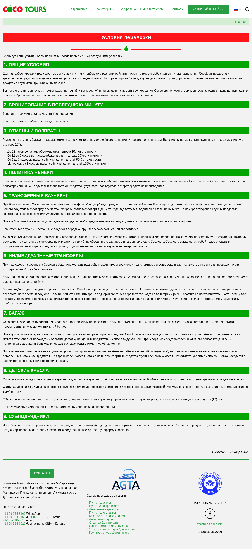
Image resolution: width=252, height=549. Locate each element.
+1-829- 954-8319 (40, 517)
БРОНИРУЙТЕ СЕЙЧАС (209, 9)
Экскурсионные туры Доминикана (112, 529)
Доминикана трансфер (104, 509)
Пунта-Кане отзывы (102, 512)
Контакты (42, 473)
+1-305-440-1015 (14, 520)
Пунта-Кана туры (100, 502)
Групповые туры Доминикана (109, 532)
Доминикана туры (101, 519)
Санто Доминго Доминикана (108, 525)
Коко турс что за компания (107, 515)
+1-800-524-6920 (14, 523)
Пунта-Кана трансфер (104, 506)
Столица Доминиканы (104, 522)
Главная (240, 21)
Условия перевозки (210, 524)
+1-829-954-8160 (14, 513)
